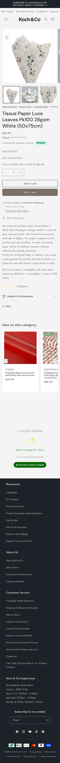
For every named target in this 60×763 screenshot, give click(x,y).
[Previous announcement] (5, 4)
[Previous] (5, 361)
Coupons (54, 11)
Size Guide (11, 520)
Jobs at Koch (12, 567)
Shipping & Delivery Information (22, 607)
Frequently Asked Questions (20, 600)
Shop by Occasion (15, 506)
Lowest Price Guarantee (18, 628)
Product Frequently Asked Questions (24, 513)
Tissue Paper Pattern (40, 107)
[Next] (54, 361)
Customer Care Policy (17, 621)
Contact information (47, 756)
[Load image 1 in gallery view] (11, 94)
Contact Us (11, 656)
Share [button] (8, 306)
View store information (17, 210)
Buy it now (30, 192)
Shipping (5, 137)
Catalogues (42, 11)
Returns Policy (13, 614)
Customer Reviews (15, 581)
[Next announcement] (54, 4)
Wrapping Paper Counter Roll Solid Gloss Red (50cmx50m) (20, 374)
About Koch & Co (15, 560)
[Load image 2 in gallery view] (30, 94)
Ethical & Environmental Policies (22, 642)
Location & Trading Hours (19, 574)
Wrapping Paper (25, 107)
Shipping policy (30, 756)
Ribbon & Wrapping (9, 107)
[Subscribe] (46, 720)
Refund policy (50, 752)
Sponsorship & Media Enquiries (22, 649)
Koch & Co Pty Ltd (19, 751)
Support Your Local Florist (19, 541)
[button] (6, 19)
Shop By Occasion (25, 11)
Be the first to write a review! (30, 464)
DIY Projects (7, 11)
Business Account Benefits (19, 635)
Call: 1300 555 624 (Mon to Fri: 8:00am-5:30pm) (26, 665)
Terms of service (13, 756)
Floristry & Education (16, 527)
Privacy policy (36, 752)
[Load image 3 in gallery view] (48, 94)
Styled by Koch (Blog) (17, 534)
